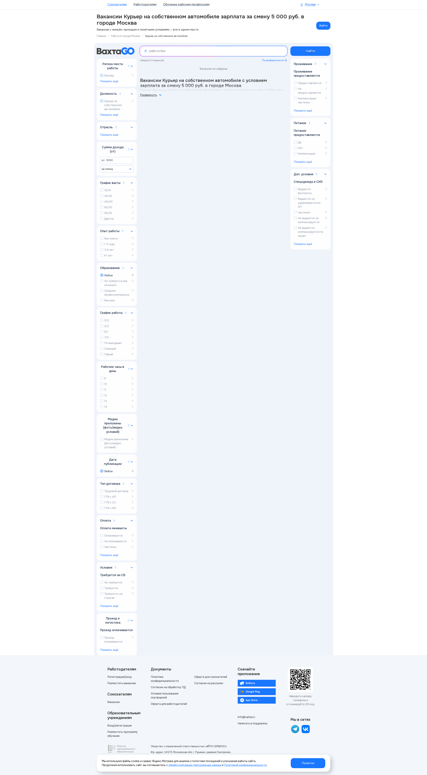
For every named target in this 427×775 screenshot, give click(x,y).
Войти (323, 25)
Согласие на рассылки (208, 683)
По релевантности (273, 60)
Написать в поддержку (253, 723)
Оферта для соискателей (210, 677)
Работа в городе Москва (125, 36)
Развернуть (148, 95)
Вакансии (113, 702)
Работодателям (144, 4)
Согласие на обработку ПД (168, 687)
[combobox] (116, 169)
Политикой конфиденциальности (245, 765)
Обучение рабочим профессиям (186, 4)
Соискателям (117, 4)
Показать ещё (109, 81)
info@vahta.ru (246, 717)
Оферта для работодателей (169, 704)
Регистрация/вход (119, 677)
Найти (310, 51)
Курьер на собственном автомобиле (166, 36)
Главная (101, 36)
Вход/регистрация (119, 725)
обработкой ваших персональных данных (194, 765)
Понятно (308, 763)
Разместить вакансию (121, 683)
